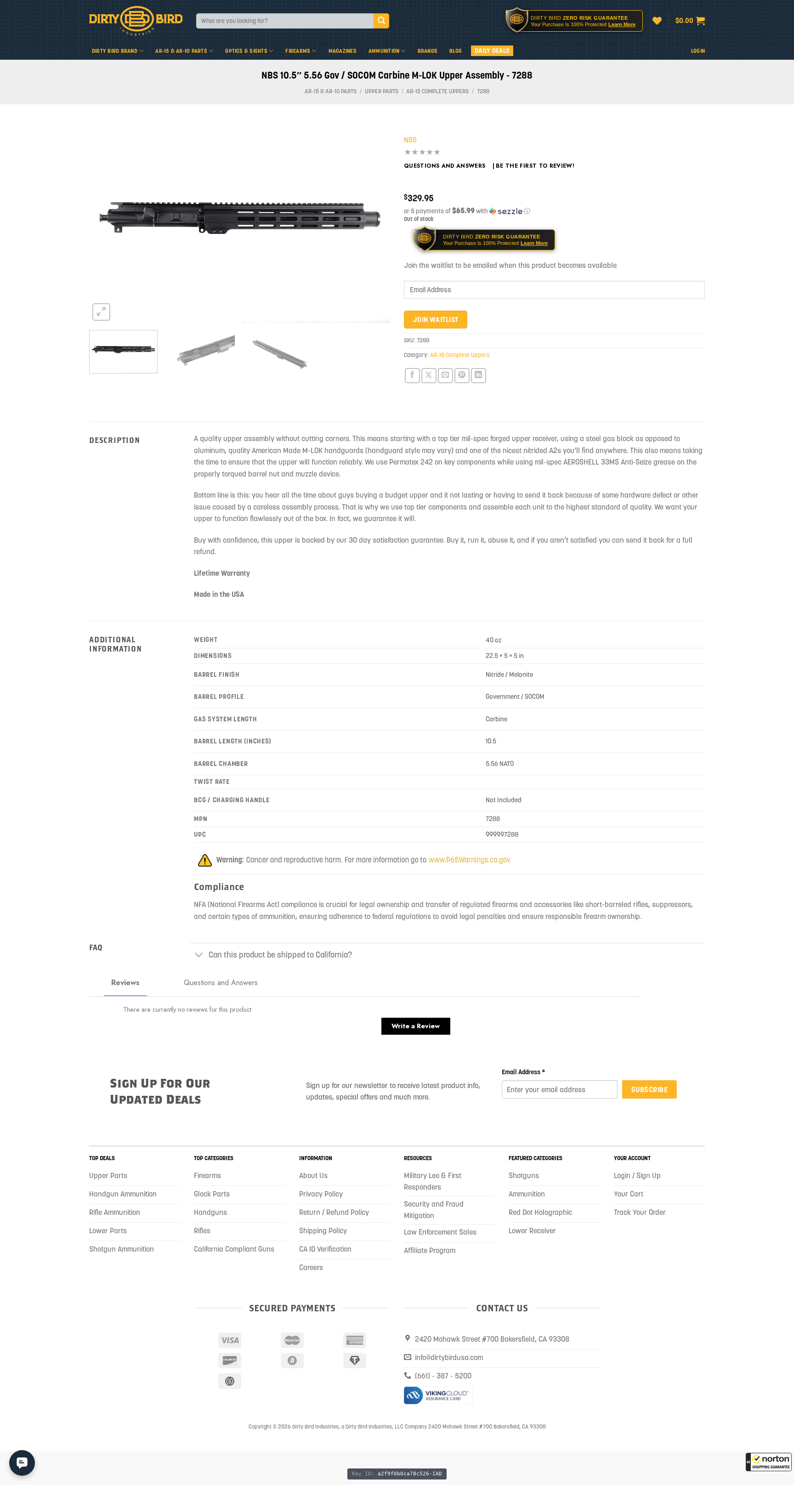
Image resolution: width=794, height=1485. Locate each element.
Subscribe (649, 1089)
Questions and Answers (445, 166)
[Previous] (106, 223)
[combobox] (285, 20)
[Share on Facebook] (412, 375)
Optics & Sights (246, 50)
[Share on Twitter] (429, 375)
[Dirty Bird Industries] (135, 21)
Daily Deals (492, 50)
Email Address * (523, 1072)
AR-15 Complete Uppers (437, 91)
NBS (410, 139)
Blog (455, 50)
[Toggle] (199, 955)
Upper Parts (381, 91)
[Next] (372, 223)
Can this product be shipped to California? (280, 955)
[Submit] (381, 21)
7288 (483, 91)
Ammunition (384, 50)
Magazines (343, 50)
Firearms (297, 50)
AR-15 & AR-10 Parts (181, 50)
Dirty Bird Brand (114, 50)
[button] (769, 1462)
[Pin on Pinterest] (462, 375)
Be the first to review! (535, 166)
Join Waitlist (436, 319)
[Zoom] (101, 312)
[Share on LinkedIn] (478, 375)
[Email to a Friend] (445, 375)
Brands (427, 50)
